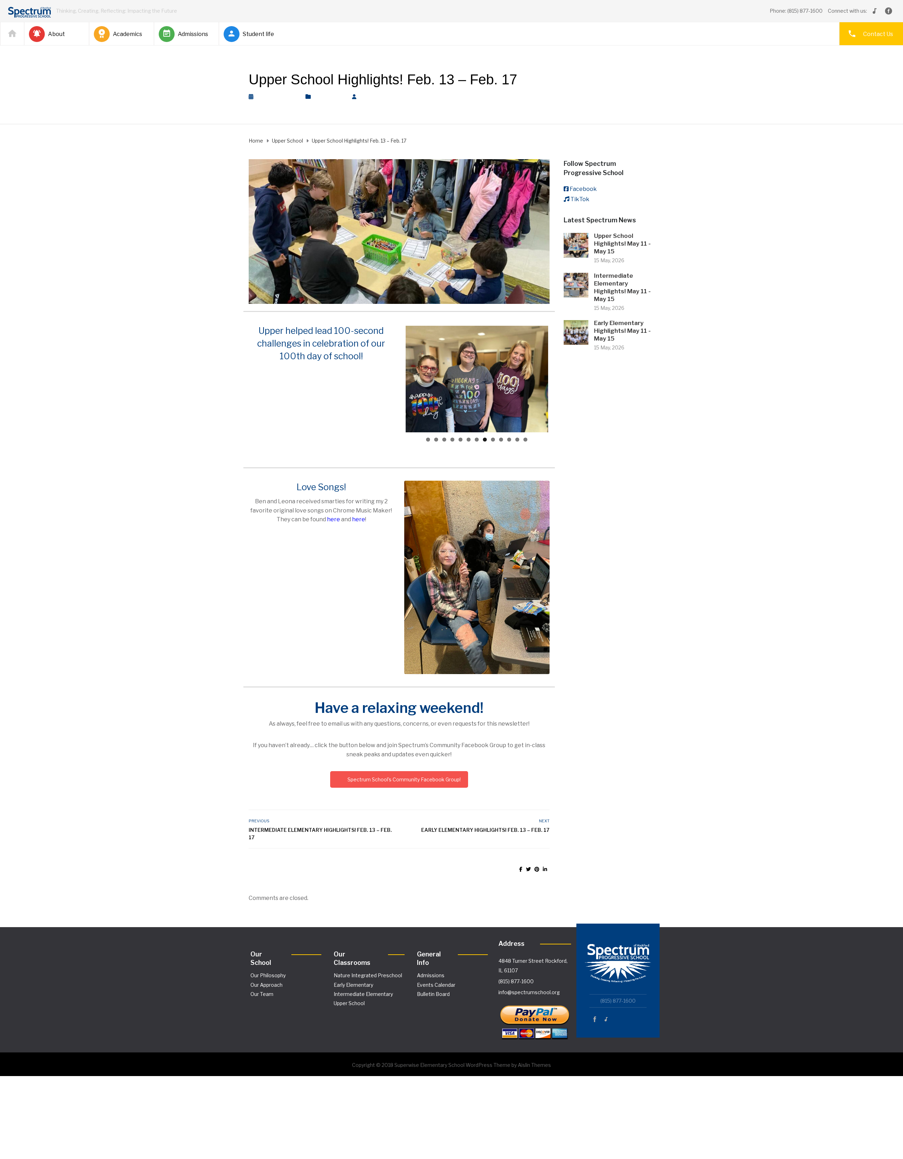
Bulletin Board (433, 994)
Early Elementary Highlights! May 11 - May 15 (622, 330)
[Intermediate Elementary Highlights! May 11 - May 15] (576, 285)
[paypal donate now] (534, 1019)
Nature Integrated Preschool (368, 975)
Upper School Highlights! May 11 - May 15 (622, 243)
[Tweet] (528, 869)
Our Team (261, 994)
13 (525, 440)
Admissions (193, 34)
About (56, 34)
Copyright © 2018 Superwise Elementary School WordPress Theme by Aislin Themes (451, 1065)
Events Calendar (436, 985)
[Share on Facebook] (520, 869)
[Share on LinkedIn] (545, 869)
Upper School (329, 97)
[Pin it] (536, 869)
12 (517, 440)
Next (559, 379)
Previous (395, 379)
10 (501, 440)
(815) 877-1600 (516, 981)
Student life (258, 34)
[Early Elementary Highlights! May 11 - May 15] (576, 332)
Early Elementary (353, 985)
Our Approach (266, 985)
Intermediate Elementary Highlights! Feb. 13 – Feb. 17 (320, 833)
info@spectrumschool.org (529, 992)
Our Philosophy (268, 975)
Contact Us (878, 34)
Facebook (583, 189)
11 (509, 440)
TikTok (579, 199)
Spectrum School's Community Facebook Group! (404, 779)
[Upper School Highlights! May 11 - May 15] (576, 245)
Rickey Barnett (383, 97)
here (333, 519)
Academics (127, 34)
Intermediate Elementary (363, 994)
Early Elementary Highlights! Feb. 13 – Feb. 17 (485, 830)
